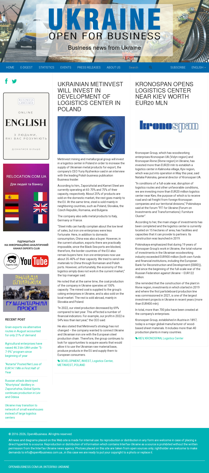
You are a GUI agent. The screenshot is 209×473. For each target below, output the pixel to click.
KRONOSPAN (153, 338)
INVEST (86, 361)
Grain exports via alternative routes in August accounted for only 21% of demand (23, 331)
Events (65, 67)
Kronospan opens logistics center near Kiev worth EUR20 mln (164, 93)
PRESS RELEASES (89, 67)
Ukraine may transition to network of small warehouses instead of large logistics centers (24, 411)
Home (10, 67)
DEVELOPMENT (70, 361)
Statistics (46, 67)
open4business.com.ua (25, 467)
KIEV (141, 338)
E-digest (26, 67)
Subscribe (178, 67)
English (198, 67)
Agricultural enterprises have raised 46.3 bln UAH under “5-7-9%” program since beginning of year (23, 349)
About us (113, 67)
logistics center (102, 361)
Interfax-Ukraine (56, 467)
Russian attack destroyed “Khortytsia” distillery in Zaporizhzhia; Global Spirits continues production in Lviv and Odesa (22, 389)
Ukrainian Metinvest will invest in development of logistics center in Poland (90, 96)
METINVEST (65, 365)
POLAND (79, 365)
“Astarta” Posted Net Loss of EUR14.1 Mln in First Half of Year (23, 368)
